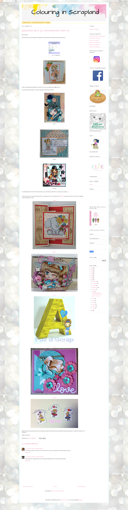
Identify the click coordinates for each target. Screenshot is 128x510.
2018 (92, 275)
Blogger (81, 499)
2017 (92, 277)
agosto (94, 289)
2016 (92, 279)
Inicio (55, 486)
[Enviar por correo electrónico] (39, 438)
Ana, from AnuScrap (94, 40)
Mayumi (54, 397)
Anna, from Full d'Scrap (95, 38)
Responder (27, 452)
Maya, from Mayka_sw (95, 46)
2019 (92, 273)
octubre (94, 285)
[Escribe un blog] (41, 438)
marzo (93, 304)
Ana (54, 346)
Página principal (26, 22)
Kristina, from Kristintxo (95, 44)
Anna (54, 295)
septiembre (95, 287)
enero (93, 308)
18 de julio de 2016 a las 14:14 (37, 448)
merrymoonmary (64, 499)
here (68, 191)
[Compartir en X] (42, 438)
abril (93, 302)
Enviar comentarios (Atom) (58, 490)
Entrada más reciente (28, 486)
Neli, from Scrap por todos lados (97, 36)
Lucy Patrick (28, 448)
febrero (94, 306)
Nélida (54, 200)
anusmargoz (28, 456)
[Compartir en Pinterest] (45, 438)
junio (93, 298)
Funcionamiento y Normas (37, 22)
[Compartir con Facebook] (43, 438)
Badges (47, 22)
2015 (92, 310)
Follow (91, 184)
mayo (93, 300)
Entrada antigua (82, 486)
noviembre (94, 283)
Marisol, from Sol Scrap (95, 42)
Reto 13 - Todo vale (96, 295)
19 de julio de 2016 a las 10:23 (37, 456)
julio (93, 291)
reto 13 (62, 196)
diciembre (94, 281)
